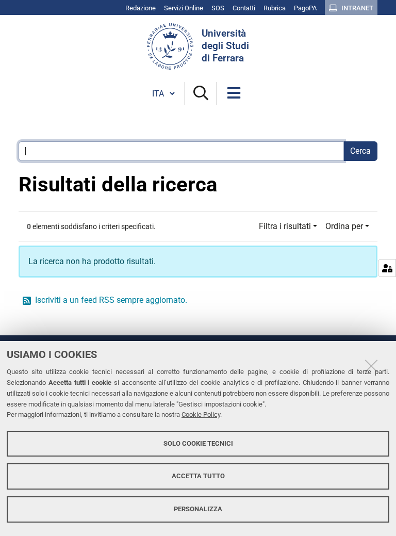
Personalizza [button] (198, 509)
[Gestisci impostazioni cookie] (387, 268)
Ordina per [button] (344, 226)
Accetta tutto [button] (198, 476)
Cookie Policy (201, 414)
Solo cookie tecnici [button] (198, 443)
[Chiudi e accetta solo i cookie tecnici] (371, 366)
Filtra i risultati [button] (285, 226)
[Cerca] (201, 93)
